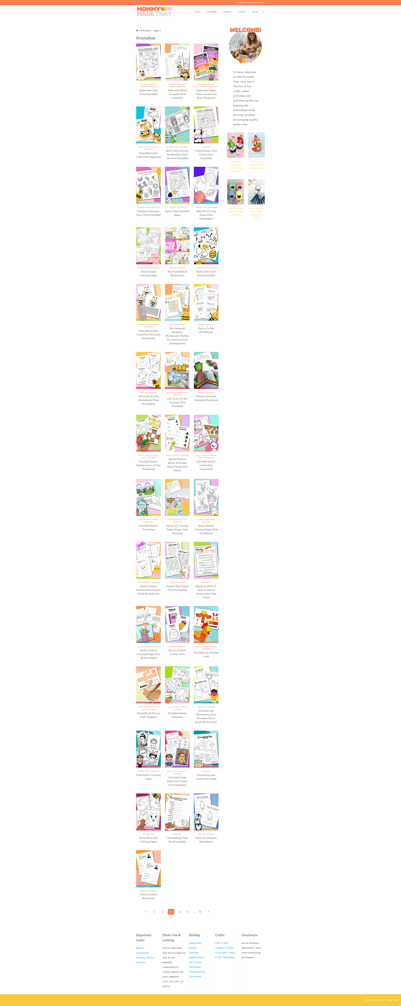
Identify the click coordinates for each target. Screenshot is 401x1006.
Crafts (140, 147)
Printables (152, 86)
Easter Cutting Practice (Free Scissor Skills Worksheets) (148, 590)
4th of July (195, 962)
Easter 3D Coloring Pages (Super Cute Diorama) (177, 529)
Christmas (195, 976)
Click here (168, 981)
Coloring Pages (172, 147)
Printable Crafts (201, 86)
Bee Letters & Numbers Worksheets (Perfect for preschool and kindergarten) (177, 336)
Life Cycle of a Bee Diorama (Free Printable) (177, 402)
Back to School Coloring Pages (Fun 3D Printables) (148, 654)
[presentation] (235, 145)
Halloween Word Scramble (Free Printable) (177, 94)
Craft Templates (225, 957)
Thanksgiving (197, 971)
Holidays (153, 84)
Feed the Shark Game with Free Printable (236, 211)
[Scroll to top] (395, 997)
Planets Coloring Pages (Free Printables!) (206, 215)
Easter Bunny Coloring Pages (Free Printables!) (206, 529)
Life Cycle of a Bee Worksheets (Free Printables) (148, 400)
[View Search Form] (263, 11)
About (140, 948)
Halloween (144, 84)
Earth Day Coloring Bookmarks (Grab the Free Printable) (177, 154)
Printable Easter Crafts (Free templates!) (206, 465)
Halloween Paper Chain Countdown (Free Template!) (206, 94)
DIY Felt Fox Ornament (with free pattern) (256, 164)
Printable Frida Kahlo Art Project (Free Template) (177, 781)
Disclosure (142, 952)
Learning (143, 86)
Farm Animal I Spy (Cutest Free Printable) (206, 154)
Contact (141, 962)
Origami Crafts (224, 947)
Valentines (195, 942)
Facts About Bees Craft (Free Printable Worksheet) (148, 334)
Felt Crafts (221, 942)
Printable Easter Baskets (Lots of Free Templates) (148, 465)
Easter (147, 455)
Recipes (255, 12)
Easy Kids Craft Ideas (256, 2)
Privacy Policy (145, 957)
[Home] (137, 30)
